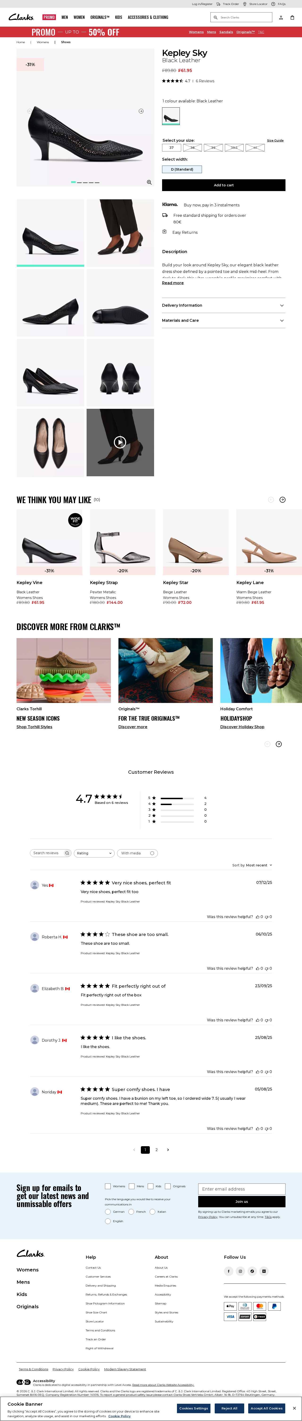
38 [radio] (192, 148)
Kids (118, 17)
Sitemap (160, 1303)
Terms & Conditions (33, 1369)
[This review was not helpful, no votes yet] (266, 917)
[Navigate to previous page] (134, 1150)
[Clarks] (21, 17)
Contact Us (93, 1267)
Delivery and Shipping (101, 1285)
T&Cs (268, 1217)
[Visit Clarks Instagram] (240, 1271)
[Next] (282, 500)
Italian (162, 1211)
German (119, 1211)
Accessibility (163, 1294)
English (118, 1221)
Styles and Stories (166, 1312)
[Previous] (271, 500)
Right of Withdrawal (99, 1348)
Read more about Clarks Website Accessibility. (163, 1385)
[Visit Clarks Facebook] (228, 1271)
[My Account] (281, 17)
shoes (66, 42)
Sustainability (164, 1321)
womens (43, 42)
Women (79, 17)
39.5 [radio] (234, 148)
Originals (179, 1186)
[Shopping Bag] (292, 17)
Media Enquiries (165, 1285)
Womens (196, 32)
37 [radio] (171, 148)
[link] (49, 560)
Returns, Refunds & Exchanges (106, 1294)
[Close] (294, 1408)
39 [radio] (213, 148)
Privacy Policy (208, 1217)
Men (65, 17)
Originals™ (99, 17)
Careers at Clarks (166, 1276)
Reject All (229, 1408)
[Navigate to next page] (168, 1150)
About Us (161, 1267)
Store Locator (95, 1321)
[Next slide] (141, 111)
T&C (261, 32)
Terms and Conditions (100, 1330)
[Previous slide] (267, 744)
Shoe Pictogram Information (105, 1303)
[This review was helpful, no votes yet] (257, 917)
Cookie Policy (89, 1369)
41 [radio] (255, 148)
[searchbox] (46, 853)
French (141, 1211)
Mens (211, 32)
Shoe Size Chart (96, 1312)
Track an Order (96, 1339)
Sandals (226, 32)
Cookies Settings (193, 1408)
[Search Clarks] (241, 18)
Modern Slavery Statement (125, 1369)
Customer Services (98, 1276)
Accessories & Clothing (148, 17)
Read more (173, 283)
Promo (49, 17)
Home (21, 42)
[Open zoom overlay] (149, 182)
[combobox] (94, 853)
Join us (242, 1201)
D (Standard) (182, 169)
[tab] (50, 233)
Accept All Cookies (266, 1408)
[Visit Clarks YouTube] (264, 1271)
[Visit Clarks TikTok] (252, 1271)
